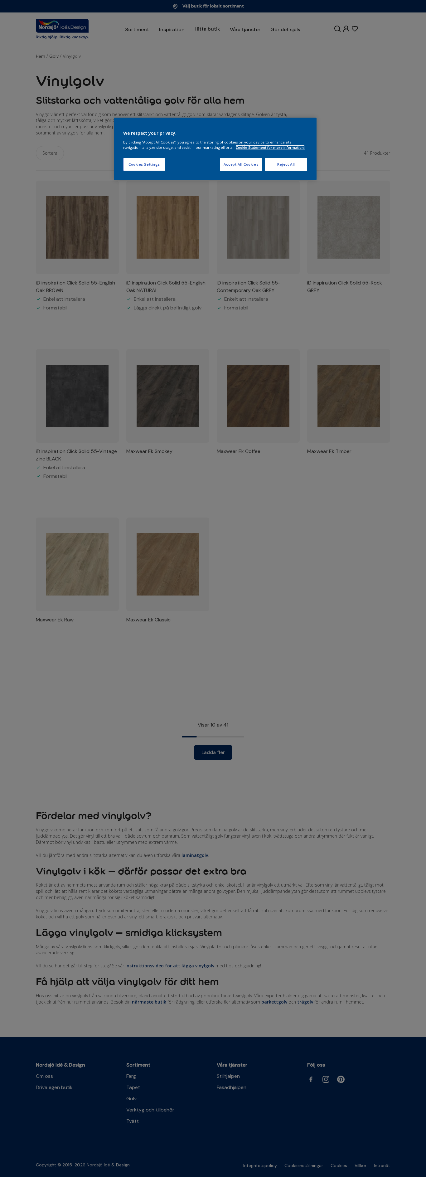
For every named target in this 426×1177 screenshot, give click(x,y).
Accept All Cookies (241, 164)
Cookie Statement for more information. (270, 147)
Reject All (286, 164)
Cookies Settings (144, 164)
